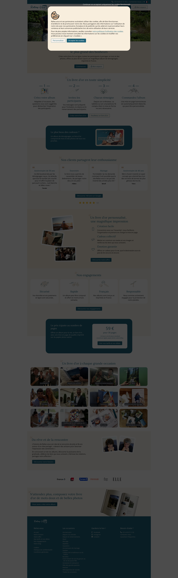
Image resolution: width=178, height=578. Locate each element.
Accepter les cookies (76, 40)
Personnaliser (58, 40)
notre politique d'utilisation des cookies (107, 31)
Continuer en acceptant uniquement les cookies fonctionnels (106, 4)
